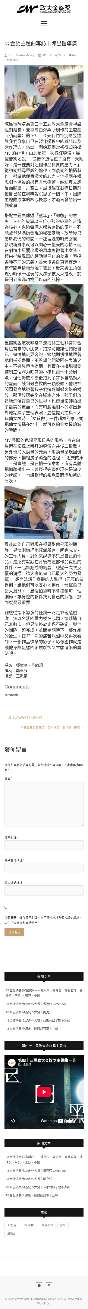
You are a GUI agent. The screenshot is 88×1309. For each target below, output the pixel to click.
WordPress (44, 1303)
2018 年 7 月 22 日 (53, 55)
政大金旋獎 (22, 1299)
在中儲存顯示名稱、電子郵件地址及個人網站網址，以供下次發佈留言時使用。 (43, 920)
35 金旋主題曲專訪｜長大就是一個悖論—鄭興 (51, 727)
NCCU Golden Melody (21, 55)
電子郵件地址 (14, 860)
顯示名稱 (11, 837)
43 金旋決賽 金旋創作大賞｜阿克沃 (29, 1012)
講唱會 (11, 1233)
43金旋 (11, 1225)
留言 (8, 778)
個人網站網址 (13, 883)
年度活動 (47, 1225)
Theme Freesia (57, 1299)
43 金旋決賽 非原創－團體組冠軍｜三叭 (32, 1028)
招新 (63, 1225)
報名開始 (29, 1225)
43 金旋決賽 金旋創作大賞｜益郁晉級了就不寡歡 (38, 1020)
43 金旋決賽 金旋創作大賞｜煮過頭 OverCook (36, 1004)
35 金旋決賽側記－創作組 (23, 717)
